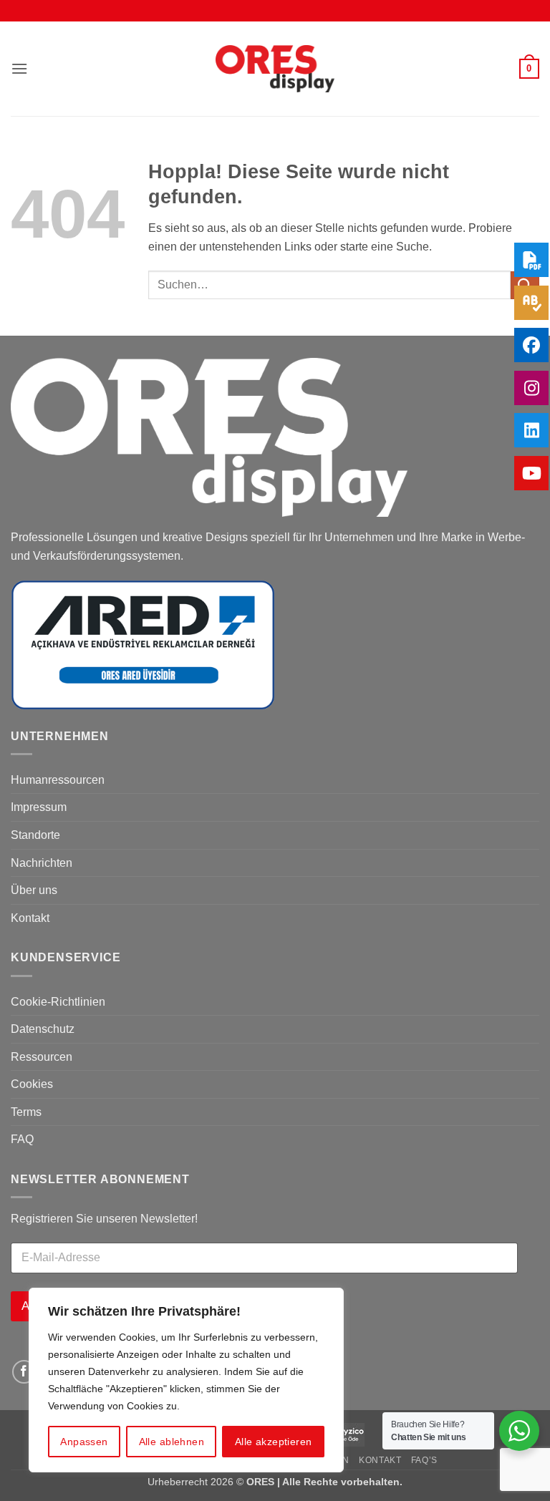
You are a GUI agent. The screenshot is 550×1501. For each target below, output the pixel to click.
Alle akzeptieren (273, 1441)
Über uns (34, 890)
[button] (19, 68)
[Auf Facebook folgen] (24, 1372)
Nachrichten (41, 863)
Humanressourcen (58, 780)
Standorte (35, 835)
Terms (26, 1112)
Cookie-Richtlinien (58, 1002)
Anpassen (83, 1441)
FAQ (22, 1139)
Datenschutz (42, 1029)
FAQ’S (424, 1460)
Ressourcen (41, 1057)
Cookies (32, 1084)
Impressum (39, 807)
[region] (186, 1380)
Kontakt (30, 918)
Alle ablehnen (171, 1441)
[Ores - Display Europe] (275, 69)
